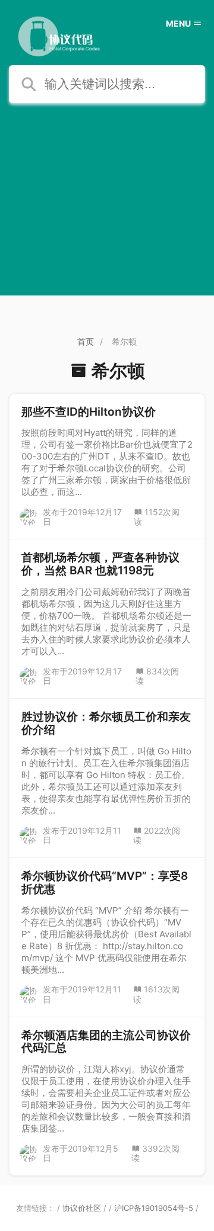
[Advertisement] (107, 215)
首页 (85, 341)
